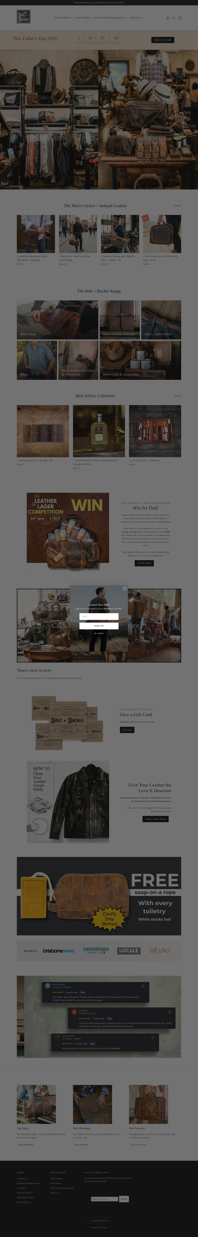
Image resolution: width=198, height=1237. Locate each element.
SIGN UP (99, 626)
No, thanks (99, 633)
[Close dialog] (125, 588)
